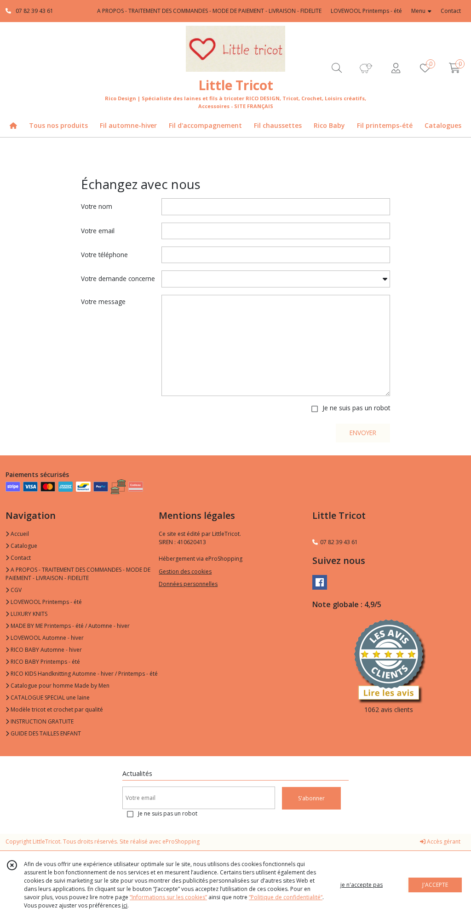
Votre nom (96, 206)
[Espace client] (396, 68)
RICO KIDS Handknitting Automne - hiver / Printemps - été (83, 674)
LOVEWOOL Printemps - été (45, 602)
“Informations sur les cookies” (168, 897)
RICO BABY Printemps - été (44, 662)
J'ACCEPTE (435, 885)
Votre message (103, 301)
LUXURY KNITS (28, 614)
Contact (451, 11)
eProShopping (181, 841)
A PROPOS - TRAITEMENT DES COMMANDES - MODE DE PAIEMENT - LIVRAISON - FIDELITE (78, 574)
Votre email (98, 230)
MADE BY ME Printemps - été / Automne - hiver (69, 626)
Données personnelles (188, 584)
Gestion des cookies (185, 571)
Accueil (19, 534)
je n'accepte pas (361, 885)
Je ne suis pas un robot (356, 407)
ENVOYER (363, 432)
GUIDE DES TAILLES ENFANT (45, 733)
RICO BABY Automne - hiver (45, 650)
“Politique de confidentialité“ (285, 897)
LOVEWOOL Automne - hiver (46, 638)
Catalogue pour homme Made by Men (59, 685)
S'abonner (311, 798)
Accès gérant (442, 841)
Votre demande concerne (118, 278)
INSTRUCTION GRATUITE (41, 721)
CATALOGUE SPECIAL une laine (49, 697)
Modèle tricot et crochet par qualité (56, 709)
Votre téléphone (104, 254)
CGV (15, 590)
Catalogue (23, 546)
